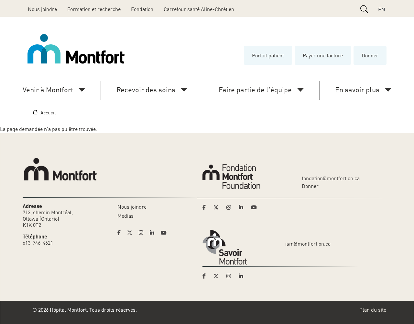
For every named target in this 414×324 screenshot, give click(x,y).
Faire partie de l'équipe (255, 89)
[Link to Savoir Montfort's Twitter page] (218, 276)
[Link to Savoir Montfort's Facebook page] (206, 276)
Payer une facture (323, 55)
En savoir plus (357, 89)
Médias (125, 216)
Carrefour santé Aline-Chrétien (199, 9)
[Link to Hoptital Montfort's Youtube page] (164, 232)
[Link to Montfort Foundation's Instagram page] (230, 207)
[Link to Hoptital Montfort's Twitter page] (131, 232)
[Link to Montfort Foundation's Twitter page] (218, 207)
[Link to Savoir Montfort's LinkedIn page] (243, 276)
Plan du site (372, 310)
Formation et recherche (94, 9)
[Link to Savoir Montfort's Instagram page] (230, 276)
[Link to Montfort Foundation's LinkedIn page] (243, 207)
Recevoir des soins (145, 89)
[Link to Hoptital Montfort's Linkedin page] (154, 232)
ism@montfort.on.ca (308, 243)
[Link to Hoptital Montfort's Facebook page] (121, 232)
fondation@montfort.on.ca (331, 178)
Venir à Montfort (48, 89)
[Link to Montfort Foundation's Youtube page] (254, 207)
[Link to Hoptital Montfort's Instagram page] (143, 232)
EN (381, 9)
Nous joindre (42, 9)
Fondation (142, 9)
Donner (370, 55)
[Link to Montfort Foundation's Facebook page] (206, 207)
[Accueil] (77, 48)
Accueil (48, 112)
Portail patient (268, 55)
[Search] (364, 9)
